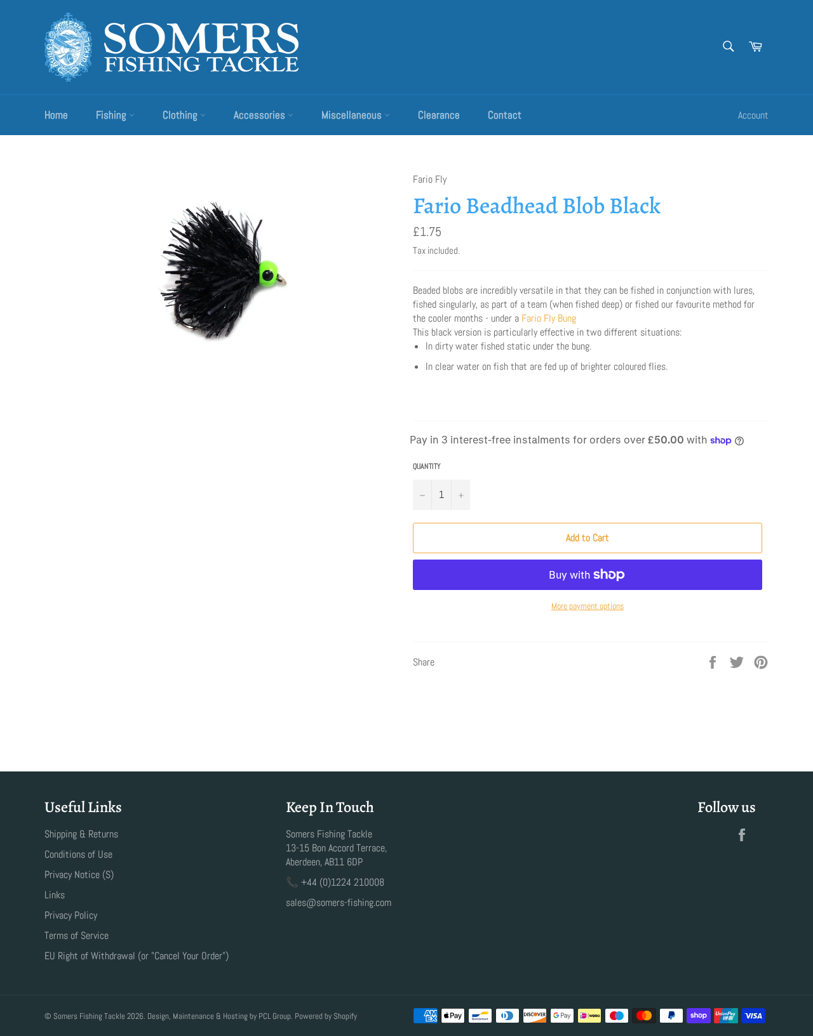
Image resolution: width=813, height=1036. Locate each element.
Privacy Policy (70, 915)
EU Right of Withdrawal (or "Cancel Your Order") (136, 955)
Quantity (427, 466)
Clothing (181, 115)
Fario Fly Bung (548, 318)
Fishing (112, 115)
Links (54, 895)
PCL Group (275, 1016)
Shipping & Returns (81, 834)
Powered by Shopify (326, 1016)
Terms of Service (76, 935)
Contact (504, 115)
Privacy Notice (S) (79, 874)
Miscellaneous (352, 115)
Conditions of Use (78, 854)
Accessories (261, 115)
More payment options (587, 606)
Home (56, 115)
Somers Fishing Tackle (89, 1016)
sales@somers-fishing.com (338, 902)
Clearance (439, 115)
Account (753, 115)
